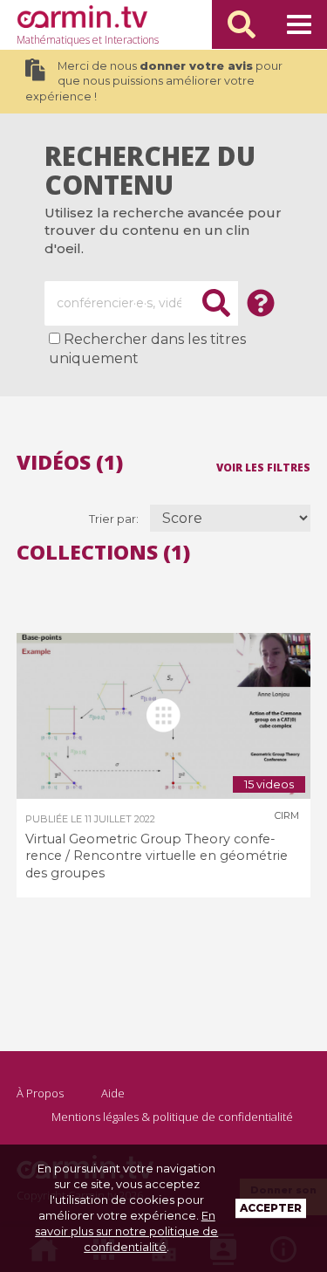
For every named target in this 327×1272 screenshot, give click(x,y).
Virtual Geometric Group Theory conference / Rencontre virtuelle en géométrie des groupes (156, 856)
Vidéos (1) (70, 462)
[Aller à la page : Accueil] (82, 16)
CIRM (287, 815)
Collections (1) (103, 552)
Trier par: (115, 519)
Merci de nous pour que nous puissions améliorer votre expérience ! (154, 81)
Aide (113, 1093)
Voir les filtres (263, 466)
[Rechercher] (241, 24)
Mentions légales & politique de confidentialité (172, 1116)
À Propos (40, 1093)
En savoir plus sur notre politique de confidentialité (126, 1231)
